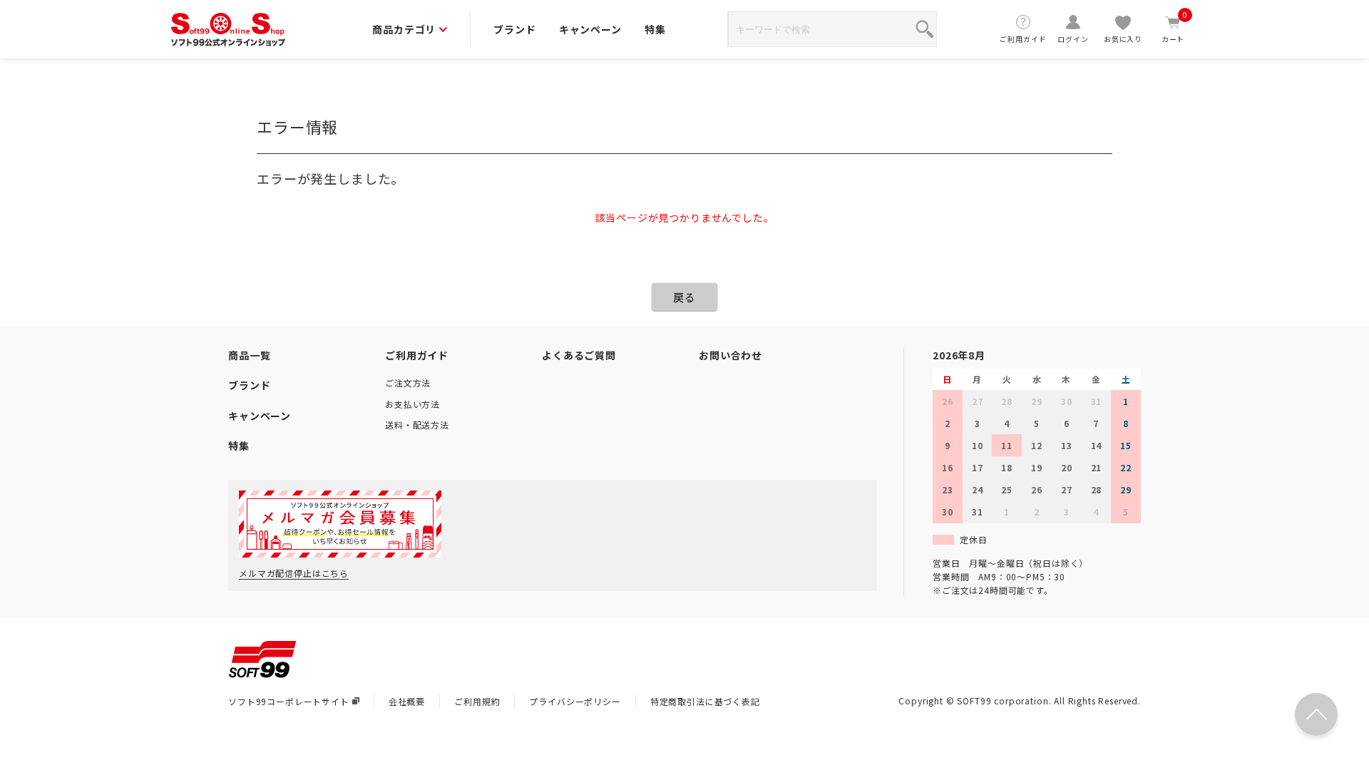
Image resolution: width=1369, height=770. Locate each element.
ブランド (514, 29)
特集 (655, 29)
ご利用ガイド (1023, 39)
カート (1175, 29)
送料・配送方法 (417, 425)
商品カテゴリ (404, 29)
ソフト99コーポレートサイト (288, 701)
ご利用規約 (477, 701)
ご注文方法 (408, 382)
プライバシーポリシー (574, 701)
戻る (684, 296)
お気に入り (1123, 39)
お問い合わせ (730, 355)
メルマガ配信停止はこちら (294, 573)
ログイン (1072, 39)
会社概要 (407, 701)
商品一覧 (249, 355)
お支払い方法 (412, 404)
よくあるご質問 (579, 355)
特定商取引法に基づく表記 (705, 701)
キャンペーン (590, 29)
